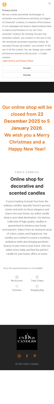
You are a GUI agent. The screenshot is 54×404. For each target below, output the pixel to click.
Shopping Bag (37, 290)
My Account (17, 280)
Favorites (16, 290)
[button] (49, 3)
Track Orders (37, 280)
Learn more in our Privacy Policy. (18, 61)
